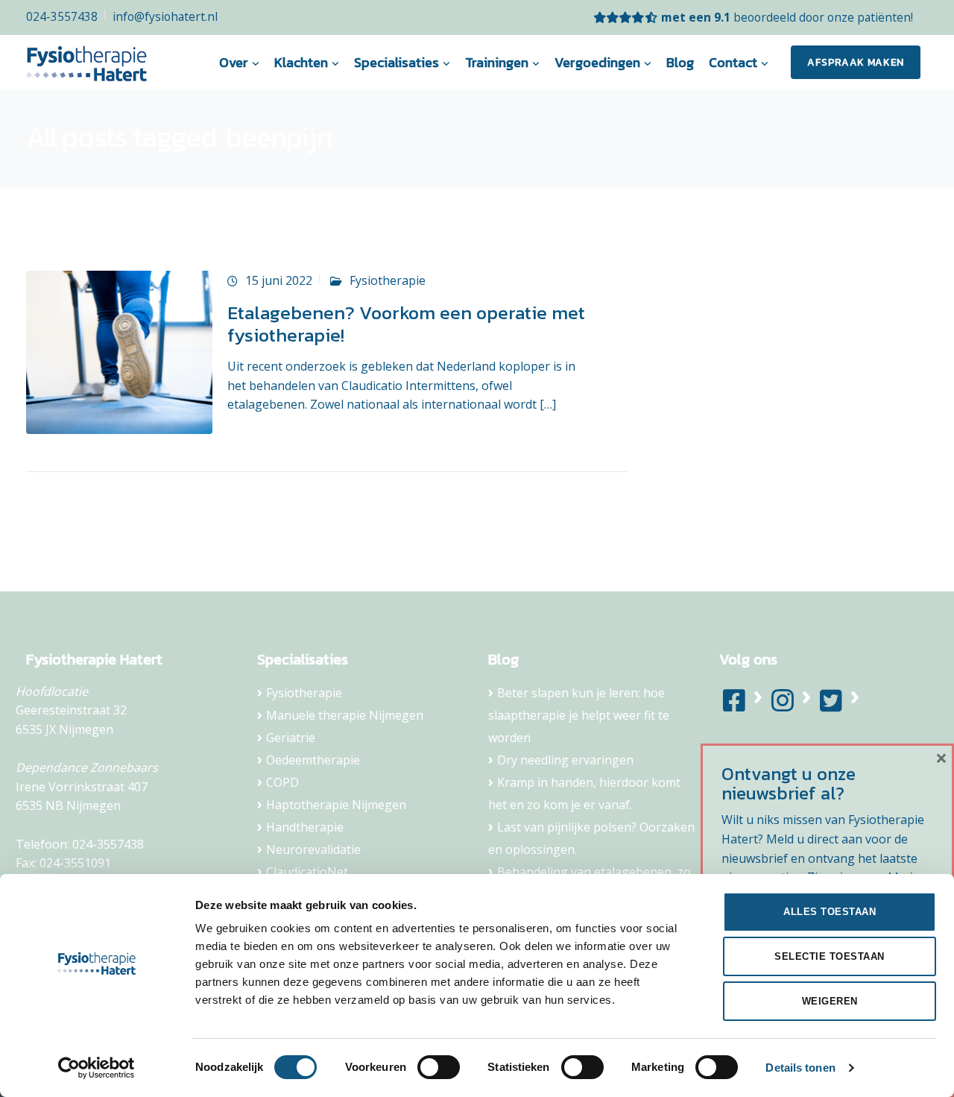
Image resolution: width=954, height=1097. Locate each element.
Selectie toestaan (829, 956)
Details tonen (800, 1067)
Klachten (301, 62)
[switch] (438, 1067)
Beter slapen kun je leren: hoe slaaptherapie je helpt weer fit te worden (578, 715)
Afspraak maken (855, 61)
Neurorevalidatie (313, 849)
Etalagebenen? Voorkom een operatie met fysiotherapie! (406, 323)
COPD (282, 782)
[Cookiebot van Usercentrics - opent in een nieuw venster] (96, 1068)
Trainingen (496, 62)
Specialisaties (396, 62)
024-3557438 (62, 16)
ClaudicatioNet (307, 872)
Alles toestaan (829, 911)
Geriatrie (290, 737)
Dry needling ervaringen (565, 760)
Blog (680, 62)
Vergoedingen (597, 62)
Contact (733, 62)
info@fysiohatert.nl (165, 16)
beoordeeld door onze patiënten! (787, 17)
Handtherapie (305, 827)
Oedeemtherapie (313, 760)
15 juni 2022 (278, 280)
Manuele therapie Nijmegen (344, 715)
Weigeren (830, 1001)
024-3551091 (75, 863)
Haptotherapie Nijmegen (336, 804)
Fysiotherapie (388, 280)
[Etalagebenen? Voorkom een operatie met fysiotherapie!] (119, 351)
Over (233, 62)
